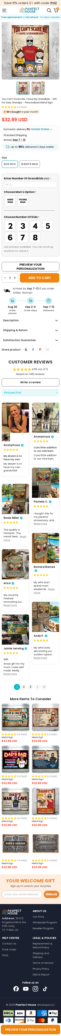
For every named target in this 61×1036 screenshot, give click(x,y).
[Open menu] (4, 10)
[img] (11, 449)
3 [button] (30, 687)
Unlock (51, 894)
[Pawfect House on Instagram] (35, 989)
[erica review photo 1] (15, 564)
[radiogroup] (30, 201)
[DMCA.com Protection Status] (8, 1013)
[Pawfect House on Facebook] (16, 989)
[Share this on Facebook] (33, 349)
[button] (9, 107)
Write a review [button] (30, 382)
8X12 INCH (10, 164)
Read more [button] (40, 523)
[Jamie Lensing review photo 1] (15, 630)
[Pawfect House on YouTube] (25, 989)
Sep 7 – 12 (19, 140)
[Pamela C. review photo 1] (45, 483)
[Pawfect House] (29, 10)
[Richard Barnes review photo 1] (45, 548)
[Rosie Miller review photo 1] (15, 499)
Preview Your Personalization (31, 266)
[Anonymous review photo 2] (6, 437)
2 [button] (24, 687)
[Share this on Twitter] (26, 349)
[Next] (56, 51)
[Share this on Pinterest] (40, 349)
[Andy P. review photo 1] (45, 617)
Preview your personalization (30, 1029)
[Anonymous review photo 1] (15, 418)
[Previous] (4, 51)
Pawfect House (26, 1005)
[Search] (49, 10)
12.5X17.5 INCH (29, 164)
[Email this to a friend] (47, 349)
